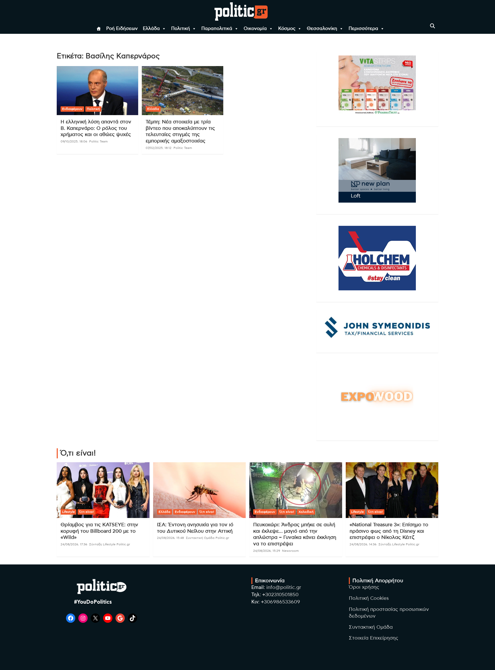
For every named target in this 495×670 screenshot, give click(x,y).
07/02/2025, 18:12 (158, 147)
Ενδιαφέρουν (72, 108)
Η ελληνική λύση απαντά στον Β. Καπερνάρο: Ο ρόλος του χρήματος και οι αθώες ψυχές (96, 128)
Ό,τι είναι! (86, 511)
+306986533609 (280, 602)
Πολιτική (180, 28)
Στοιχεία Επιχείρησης (373, 638)
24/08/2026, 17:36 (74, 544)
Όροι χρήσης (364, 587)
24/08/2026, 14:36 (363, 544)
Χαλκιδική (306, 511)
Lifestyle (68, 511)
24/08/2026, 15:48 (170, 537)
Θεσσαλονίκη (322, 28)
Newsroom (290, 550)
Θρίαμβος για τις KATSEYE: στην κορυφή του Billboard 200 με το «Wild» (99, 531)
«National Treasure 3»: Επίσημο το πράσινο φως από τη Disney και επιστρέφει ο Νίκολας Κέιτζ (389, 531)
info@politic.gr (283, 587)
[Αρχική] (99, 28)
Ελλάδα (151, 28)
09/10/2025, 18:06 (74, 141)
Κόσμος (286, 28)
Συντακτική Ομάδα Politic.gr (207, 537)
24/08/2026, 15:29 (266, 550)
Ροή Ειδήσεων (122, 28)
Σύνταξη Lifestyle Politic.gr (109, 544)
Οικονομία (255, 28)
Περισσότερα (363, 28)
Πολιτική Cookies (369, 598)
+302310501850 (280, 594)
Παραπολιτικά (216, 28)
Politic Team (98, 141)
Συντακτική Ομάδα (371, 627)
